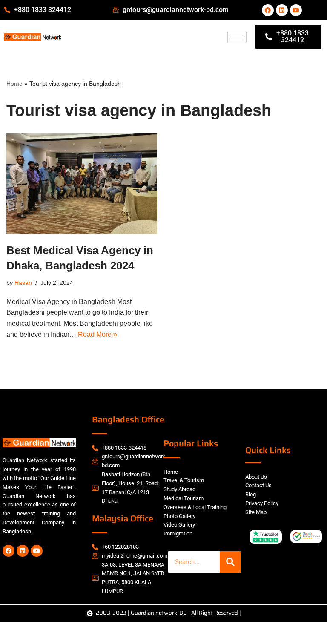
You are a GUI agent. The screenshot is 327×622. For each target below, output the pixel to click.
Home (14, 83)
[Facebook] (268, 10)
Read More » (97, 334)
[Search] (230, 562)
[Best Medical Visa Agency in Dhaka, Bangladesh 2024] (81, 183)
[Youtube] (296, 10)
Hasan (23, 282)
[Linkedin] (282, 10)
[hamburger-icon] (237, 37)
